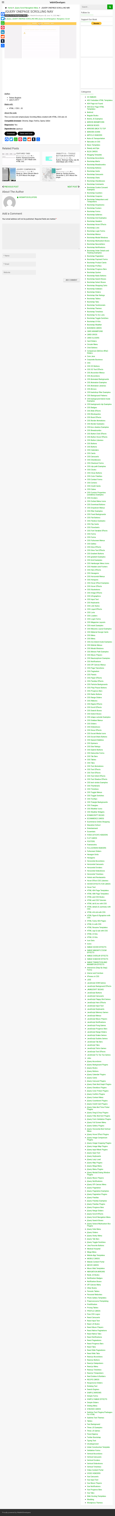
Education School (94, 825)
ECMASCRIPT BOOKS (95, 815)
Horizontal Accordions (95, 861)
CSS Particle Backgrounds (97, 684)
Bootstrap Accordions (95, 158)
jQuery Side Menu (94, 1229)
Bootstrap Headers (94, 221)
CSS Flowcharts (93, 527)
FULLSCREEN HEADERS (96, 848)
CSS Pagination (93, 671)
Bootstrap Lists (93, 228)
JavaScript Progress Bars (97, 1029)
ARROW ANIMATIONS (95, 122)
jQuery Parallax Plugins (96, 1204)
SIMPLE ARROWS (94, 1393)
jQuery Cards (92, 1078)
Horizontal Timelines (95, 874)
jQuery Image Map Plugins (97, 1146)
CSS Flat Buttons (93, 518)
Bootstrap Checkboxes (96, 181)
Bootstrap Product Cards (96, 263)
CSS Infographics (94, 596)
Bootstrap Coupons (94, 196)
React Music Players (95, 1327)
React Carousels (93, 1317)
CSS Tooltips (92, 799)
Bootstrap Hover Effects (96, 224)
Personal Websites (94, 1294)
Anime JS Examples (95, 119)
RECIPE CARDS (93, 1380)
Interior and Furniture (95, 973)
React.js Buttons (93, 1360)
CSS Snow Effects (94, 730)
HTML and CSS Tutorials (96, 900)
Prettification (92, 1304)
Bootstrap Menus (94, 234)
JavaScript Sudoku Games (97, 1038)
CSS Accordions (93, 376)
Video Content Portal (95, 1470)
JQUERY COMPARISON (25, 169)
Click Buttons (92, 348)
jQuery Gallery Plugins (95, 1126)
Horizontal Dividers (94, 867)
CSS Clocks (91, 470)
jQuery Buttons (92, 1071)
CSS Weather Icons (94, 809)
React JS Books (93, 1324)
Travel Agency (92, 1434)
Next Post (73, 187)
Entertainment (92, 828)
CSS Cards (91, 453)
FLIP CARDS (92, 838)
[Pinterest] (2, 27)
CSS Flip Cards (93, 524)
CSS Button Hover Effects (97, 437)
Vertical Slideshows (95, 1463)
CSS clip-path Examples (96, 466)
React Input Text (93, 1321)
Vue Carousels (92, 1477)
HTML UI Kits (92, 934)
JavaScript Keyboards (95, 1009)
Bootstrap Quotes (94, 272)
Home (10, 8)
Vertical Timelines (94, 1467)
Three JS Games (93, 1431)
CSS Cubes (91, 489)
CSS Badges (92, 407)
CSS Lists (91, 612)
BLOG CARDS (92, 151)
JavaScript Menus (94, 1016)
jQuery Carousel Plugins (96, 1081)
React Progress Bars (95, 1344)
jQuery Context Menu (95, 1097)
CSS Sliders (91, 724)
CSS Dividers (92, 498)
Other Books (92, 1288)
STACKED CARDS (94, 1409)
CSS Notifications (94, 661)
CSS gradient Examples (96, 557)
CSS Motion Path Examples (98, 652)
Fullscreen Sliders (94, 851)
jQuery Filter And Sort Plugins (98, 1116)
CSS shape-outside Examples (99, 717)
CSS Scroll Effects (94, 707)
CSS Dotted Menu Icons (96, 501)
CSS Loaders (92, 616)
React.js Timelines (94, 1370)
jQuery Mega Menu (94, 1166)
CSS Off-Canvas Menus (96, 665)
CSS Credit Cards (94, 486)
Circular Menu (92, 344)
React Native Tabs (94, 1334)
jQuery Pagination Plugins (97, 1194)
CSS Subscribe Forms (95, 753)
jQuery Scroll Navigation (47, 19)
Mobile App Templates (96, 1255)
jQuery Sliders (92, 1232)
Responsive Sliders (95, 1383)
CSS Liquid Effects (94, 609)
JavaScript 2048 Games (96, 983)
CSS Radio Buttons (94, 694)
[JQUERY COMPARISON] (9, 180)
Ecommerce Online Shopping (98, 822)
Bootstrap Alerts (93, 161)
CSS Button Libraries (95, 440)
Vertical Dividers (93, 1460)
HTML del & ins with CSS (97, 903)
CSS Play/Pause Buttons (97, 688)
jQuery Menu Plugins (95, 1169)
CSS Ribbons (92, 701)
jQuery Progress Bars (95, 1207)
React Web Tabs (93, 1353)
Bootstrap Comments (95, 184)
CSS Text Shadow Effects (97, 779)
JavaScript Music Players (97, 1019)
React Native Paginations (97, 1330)
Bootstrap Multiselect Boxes (98, 241)
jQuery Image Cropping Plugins (99, 1143)
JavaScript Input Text (95, 1006)
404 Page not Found (95, 104)
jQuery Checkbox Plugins (97, 1088)
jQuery (9, 19)
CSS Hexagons (93, 573)
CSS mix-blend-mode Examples (99, 642)
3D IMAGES (91, 97)
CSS (88, 363)
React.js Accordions (95, 1357)
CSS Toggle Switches (95, 796)
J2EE (89, 980)
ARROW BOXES (93, 125)
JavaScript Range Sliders (97, 1032)
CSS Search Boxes (94, 711)
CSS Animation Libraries (96, 386)
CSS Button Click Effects (96, 434)
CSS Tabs (91, 763)
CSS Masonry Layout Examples (99, 629)
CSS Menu (91, 635)
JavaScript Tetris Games (96, 1048)
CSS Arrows (91, 389)
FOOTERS (91, 841)
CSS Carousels (93, 457)
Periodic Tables (93, 1291)
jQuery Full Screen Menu (96, 1122)
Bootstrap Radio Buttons (96, 276)
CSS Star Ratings (93, 746)
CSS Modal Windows (95, 648)
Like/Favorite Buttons (95, 1245)
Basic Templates (93, 145)
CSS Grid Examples (94, 560)
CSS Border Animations (96, 421)
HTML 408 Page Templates (98, 894)
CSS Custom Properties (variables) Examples (96, 493)
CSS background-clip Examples (99, 404)
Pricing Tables (92, 1308)
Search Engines (93, 1389)
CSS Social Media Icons (96, 733)
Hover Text (91, 887)
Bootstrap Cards (93, 171)
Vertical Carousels (94, 1457)
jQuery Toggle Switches (96, 1242)
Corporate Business (95, 360)
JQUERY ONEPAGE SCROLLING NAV (25, 19)
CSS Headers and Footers (97, 567)
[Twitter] (2, 18)
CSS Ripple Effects (94, 704)
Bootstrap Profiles (94, 266)
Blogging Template (94, 155)
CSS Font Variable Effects (97, 531)
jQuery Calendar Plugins (96, 1074)
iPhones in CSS (93, 976)
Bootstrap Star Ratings (96, 295)
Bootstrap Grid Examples (97, 218)
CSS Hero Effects (94, 570)
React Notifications (94, 1337)
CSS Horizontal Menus (96, 576)
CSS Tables (91, 760)
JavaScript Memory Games (97, 1012)
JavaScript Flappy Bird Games (99, 999)
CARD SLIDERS (93, 338)
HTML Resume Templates (97, 927)
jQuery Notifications (94, 1181)
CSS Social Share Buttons (97, 737)
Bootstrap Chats (93, 178)
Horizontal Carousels (95, 864)
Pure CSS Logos (93, 1314)
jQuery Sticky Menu (94, 1236)
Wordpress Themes (95, 1503)
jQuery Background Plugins (97, 1065)
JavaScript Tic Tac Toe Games (99, 1055)
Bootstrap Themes (94, 308)
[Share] (2, 45)
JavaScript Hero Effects (96, 1002)
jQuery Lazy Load (94, 1159)
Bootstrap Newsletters (96, 244)
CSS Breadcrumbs (94, 430)
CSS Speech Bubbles (95, 740)
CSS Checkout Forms (95, 463)
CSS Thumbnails (93, 786)
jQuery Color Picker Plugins (97, 1091)
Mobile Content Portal (95, 1262)
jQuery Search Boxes (95, 1220)
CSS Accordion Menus (96, 373)
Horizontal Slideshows (96, 871)
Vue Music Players (94, 1483)
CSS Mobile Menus (94, 645)
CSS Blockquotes (94, 414)
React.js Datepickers (95, 1363)
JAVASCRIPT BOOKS (95, 989)
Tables (89, 1421)
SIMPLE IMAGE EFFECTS (97, 1399)
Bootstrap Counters (94, 193)
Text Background (93, 1424)
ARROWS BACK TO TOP (96, 129)
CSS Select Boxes (94, 714)
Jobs (89, 1058)
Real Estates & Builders (96, 1376)
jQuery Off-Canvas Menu (96, 1184)
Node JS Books (93, 1275)
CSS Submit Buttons (95, 750)
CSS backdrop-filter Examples (99, 392)
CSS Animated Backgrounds (98, 379)
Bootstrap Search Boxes (96, 279)
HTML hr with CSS (94, 924)
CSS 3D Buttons (93, 366)
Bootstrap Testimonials (96, 305)
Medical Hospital (93, 1249)
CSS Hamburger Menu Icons (98, 563)
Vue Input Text (92, 1480)
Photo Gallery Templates (96, 1298)
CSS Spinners (92, 743)
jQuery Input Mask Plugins (97, 1150)
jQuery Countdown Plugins (97, 1101)
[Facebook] (2, 14)
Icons (89, 944)
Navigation (61, 19)
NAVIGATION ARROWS (96, 1272)
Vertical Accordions (94, 1454)
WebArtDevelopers (37, 16)
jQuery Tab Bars (93, 1239)
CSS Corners (92, 483)
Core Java (91, 356)
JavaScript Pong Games (96, 1025)
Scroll (67, 19)
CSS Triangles (92, 805)
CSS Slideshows (93, 727)
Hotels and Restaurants (96, 877)
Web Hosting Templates (96, 1496)
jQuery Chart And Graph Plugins (99, 1084)
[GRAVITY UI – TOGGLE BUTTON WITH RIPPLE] (49, 165)
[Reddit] (2, 36)
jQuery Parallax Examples (97, 1201)
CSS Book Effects (94, 417)
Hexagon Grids (93, 854)
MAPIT (59, 169)
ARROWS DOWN (93, 132)
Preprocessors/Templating (97, 1301)
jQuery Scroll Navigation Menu (26, 8)
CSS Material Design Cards (97, 632)
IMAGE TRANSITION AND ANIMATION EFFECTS (97, 963)
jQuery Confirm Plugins (96, 1094)
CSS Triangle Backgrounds (97, 802)
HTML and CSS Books (95, 897)
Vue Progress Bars (94, 1490)
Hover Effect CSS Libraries (97, 881)
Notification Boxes (94, 1281)
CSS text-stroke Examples (97, 782)
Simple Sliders (93, 1402)
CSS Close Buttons (94, 473)
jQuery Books (92, 1068)
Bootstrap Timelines (95, 312)
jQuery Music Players (95, 1178)
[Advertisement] (40, 74)
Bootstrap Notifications (96, 247)
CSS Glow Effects (94, 547)
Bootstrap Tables (94, 299)
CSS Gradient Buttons (95, 554)
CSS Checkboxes (94, 460)
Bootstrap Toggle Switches (97, 318)
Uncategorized (92, 1444)
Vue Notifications (94, 1486)
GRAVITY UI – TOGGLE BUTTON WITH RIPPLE (65, 154)
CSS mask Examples (95, 625)
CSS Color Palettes (94, 476)
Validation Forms (93, 1450)
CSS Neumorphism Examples (98, 658)
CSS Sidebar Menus (95, 720)
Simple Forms (92, 1396)
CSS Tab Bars (92, 756)
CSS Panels (91, 675)
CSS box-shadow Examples (98, 427)
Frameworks (92, 845)
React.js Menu (92, 1366)
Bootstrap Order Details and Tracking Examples (98, 252)
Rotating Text (92, 1386)
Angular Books (92, 115)
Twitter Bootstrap (94, 1437)
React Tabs (91, 1347)
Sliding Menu (92, 1406)
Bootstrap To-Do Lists (96, 315)
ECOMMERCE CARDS (95, 818)
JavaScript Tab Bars (95, 1042)
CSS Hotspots (92, 580)
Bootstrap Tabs (93, 302)
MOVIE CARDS (93, 1265)
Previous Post (11, 187)
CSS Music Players (94, 655)
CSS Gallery (91, 544)
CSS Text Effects (94, 769)
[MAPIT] (49, 180)
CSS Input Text (93, 599)
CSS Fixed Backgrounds (96, 514)
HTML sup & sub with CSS (97, 931)
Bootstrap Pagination (95, 256)
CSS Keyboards (93, 603)
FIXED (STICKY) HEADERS (97, 835)
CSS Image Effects (94, 593)
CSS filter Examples (95, 511)
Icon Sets (91, 940)
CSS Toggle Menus (94, 792)
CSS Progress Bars (94, 691)
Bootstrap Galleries (94, 215)
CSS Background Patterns (97, 396)
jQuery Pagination (94, 1188)
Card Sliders (92, 341)
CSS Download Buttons (96, 504)
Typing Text (91, 1441)
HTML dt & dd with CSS (96, 912)
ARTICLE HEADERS (94, 135)
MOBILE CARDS (93, 1259)
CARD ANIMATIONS (95, 331)
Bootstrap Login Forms (96, 231)
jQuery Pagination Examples (98, 1191)
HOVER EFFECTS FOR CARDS (99, 884)
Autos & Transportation (96, 138)
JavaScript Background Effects (99, 986)
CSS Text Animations (95, 766)
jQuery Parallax (93, 1197)
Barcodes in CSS (93, 142)
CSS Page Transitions (95, 668)
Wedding (90, 1499)
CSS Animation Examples (97, 382)
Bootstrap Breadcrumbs (96, 165)
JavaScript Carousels (95, 996)
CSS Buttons (92, 443)
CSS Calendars (93, 450)
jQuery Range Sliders (95, 1211)
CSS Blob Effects (94, 411)
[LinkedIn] (2, 32)
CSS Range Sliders (94, 697)
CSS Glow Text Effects (96, 550)
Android (90, 112)
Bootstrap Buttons (94, 168)
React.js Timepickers (95, 1373)
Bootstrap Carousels (95, 174)
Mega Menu (91, 1252)
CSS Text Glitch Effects (96, 776)
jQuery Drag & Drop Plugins (97, 1113)
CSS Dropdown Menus (96, 508)
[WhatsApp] (2, 23)
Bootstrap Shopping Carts (97, 285)
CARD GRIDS (92, 334)
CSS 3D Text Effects (95, 369)
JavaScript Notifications (96, 1022)
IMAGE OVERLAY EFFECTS (97, 956)
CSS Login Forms (94, 619)
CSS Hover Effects (94, 586)
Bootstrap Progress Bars (97, 269)
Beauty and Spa (93, 148)
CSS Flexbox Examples (96, 521)
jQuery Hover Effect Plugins (98, 1134)
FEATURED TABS (23, 153)
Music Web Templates (96, 1268)
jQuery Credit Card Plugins (97, 1104)
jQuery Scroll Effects (95, 1214)
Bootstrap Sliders (94, 292)
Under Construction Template (98, 1447)
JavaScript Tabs (93, 1045)
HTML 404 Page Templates (98, 890)
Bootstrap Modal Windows (97, 238)
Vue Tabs (90, 1493)
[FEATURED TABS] (9, 165)
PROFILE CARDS (93, 1311)
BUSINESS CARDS (94, 328)
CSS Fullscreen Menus (96, 540)
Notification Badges (95, 1278)
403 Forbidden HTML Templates (100, 100)
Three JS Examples (94, 1427)
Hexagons (91, 858)
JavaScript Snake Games (97, 1035)
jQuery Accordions (94, 1061)
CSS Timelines (93, 789)
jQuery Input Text (93, 1153)
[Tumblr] (2, 41)
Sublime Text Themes (95, 1418)
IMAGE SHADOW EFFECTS (97, 959)
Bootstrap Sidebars (94, 289)
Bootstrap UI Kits (94, 321)
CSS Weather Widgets (95, 812)
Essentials (91, 832)
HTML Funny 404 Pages (96, 921)
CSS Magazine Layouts (96, 622)
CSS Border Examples (95, 424)
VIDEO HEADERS (94, 1473)
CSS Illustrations (93, 589)
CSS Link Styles (93, 606)
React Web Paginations (96, 1350)
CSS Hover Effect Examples (98, 583)
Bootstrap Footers (94, 208)
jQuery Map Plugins (94, 1163)
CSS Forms (91, 534)
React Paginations (94, 1340)
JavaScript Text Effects (96, 1052)
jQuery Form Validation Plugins (99, 1119)
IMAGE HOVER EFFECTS (96, 947)
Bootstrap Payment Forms (97, 259)
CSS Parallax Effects (95, 681)
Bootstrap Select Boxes (96, 282)
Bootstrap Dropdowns (95, 205)
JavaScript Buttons (94, 993)
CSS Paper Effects (94, 678)
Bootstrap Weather (94, 325)
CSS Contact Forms (94, 479)
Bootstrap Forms (93, 211)
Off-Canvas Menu (94, 1285)
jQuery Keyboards (94, 1156)
